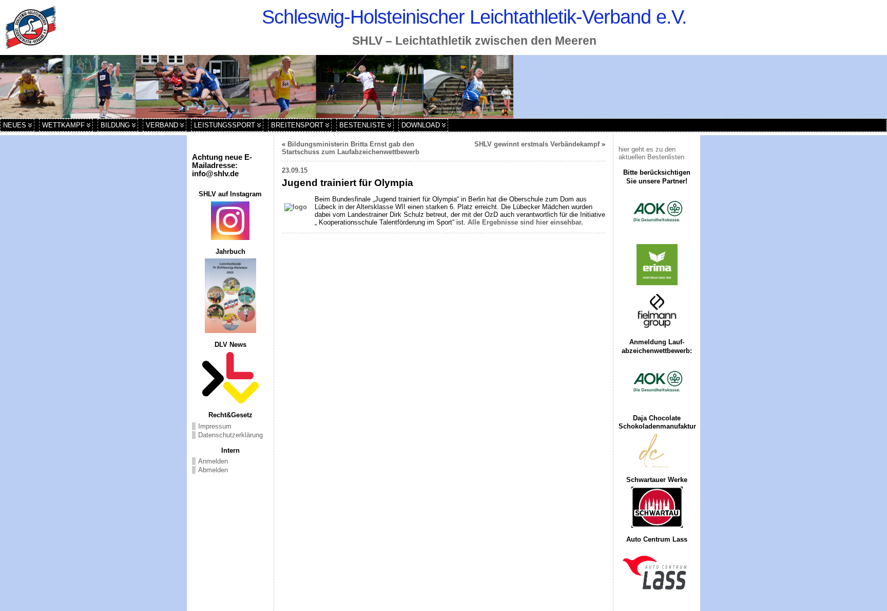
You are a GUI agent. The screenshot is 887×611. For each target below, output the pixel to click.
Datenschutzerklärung (230, 435)
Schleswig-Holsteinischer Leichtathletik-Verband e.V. (474, 17)
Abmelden (213, 470)
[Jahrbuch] (230, 295)
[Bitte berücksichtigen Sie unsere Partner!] (657, 212)
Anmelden (213, 461)
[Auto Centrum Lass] (657, 572)
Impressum (215, 426)
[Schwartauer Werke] (657, 507)
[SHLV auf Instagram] (230, 220)
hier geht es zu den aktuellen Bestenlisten (651, 153)
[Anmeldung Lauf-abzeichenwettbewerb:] (657, 382)
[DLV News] (230, 377)
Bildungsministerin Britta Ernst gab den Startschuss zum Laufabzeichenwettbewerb (350, 148)
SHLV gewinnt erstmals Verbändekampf (537, 144)
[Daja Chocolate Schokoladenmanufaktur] (657, 451)
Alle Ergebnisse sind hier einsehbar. (525, 222)
